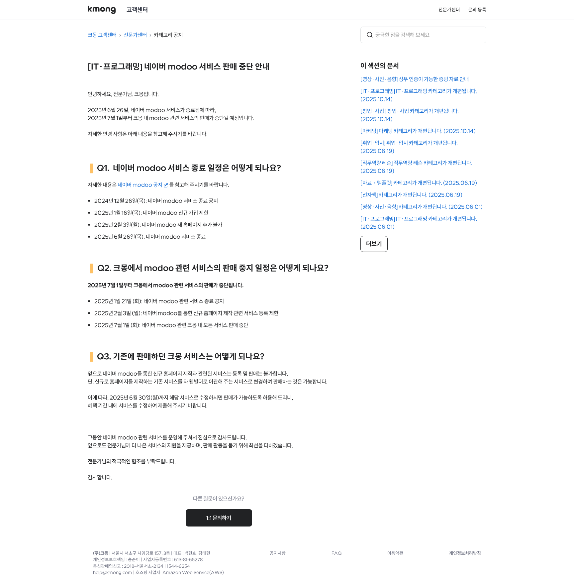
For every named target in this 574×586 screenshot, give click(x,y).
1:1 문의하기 (218, 518)
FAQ (336, 553)
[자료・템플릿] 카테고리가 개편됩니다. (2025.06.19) (418, 183)
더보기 (374, 244)
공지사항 (278, 553)
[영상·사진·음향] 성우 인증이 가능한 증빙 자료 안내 (414, 79)
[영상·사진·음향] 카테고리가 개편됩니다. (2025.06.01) (421, 207)
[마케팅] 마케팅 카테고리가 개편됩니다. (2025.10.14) (418, 131)
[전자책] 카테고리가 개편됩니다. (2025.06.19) (411, 195)
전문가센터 (449, 9)
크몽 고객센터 (102, 35)
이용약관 (395, 553)
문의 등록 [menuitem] (477, 9)
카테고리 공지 (168, 35)
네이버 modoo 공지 (140, 185)
